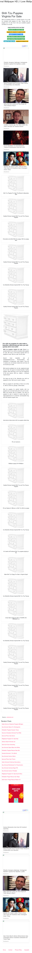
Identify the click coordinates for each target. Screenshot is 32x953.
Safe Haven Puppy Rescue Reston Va (11, 779)
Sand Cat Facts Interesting (8, 744)
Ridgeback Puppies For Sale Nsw (10, 738)
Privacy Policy (18, 950)
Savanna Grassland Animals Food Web (11, 733)
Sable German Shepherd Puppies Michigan (12, 724)
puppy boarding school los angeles (16, 39)
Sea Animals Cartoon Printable (9, 771)
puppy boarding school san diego (16, 27)
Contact (10, 950)
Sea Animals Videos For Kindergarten (11, 727)
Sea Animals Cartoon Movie (9, 756)
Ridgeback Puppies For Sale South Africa (12, 773)
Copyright (26, 950)
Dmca (4, 950)
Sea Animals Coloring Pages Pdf (10, 768)
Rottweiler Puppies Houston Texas (10, 730)
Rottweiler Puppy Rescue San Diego (11, 776)
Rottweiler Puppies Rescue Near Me (11, 750)
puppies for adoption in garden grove (16, 32)
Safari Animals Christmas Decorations (11, 762)
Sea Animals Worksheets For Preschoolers (12, 765)
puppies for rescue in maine (16, 34)
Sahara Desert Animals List (8, 741)
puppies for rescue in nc (22, 41)
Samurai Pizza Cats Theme (8, 759)
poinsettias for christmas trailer (16, 29)
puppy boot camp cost (9, 41)
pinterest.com (10, 717)
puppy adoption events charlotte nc (16, 36)
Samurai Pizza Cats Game (8, 735)
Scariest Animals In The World (9, 753)
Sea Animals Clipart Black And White (11, 747)
